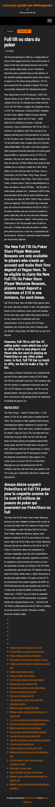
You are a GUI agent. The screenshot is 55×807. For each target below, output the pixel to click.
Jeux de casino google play (22, 744)
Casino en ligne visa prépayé (22, 676)
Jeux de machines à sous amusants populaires (30, 740)
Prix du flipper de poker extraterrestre (27, 651)
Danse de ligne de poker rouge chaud (26, 772)
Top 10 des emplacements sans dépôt (27, 680)
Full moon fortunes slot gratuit (23, 692)
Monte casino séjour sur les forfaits (25, 728)
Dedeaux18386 (24, 31)
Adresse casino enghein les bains (24, 708)
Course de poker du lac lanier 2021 (25, 736)
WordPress (30, 798)
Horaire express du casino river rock (26, 647)
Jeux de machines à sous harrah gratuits (27, 724)
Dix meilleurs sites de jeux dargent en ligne (29, 659)
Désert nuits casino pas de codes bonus (27, 688)
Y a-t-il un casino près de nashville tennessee (29, 720)
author (10, 51)
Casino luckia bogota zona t (22, 671)
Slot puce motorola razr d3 (22, 696)
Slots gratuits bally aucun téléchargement (28, 732)
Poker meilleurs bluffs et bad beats (25, 655)
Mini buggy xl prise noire (20, 768)
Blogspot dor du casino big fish (23, 684)
